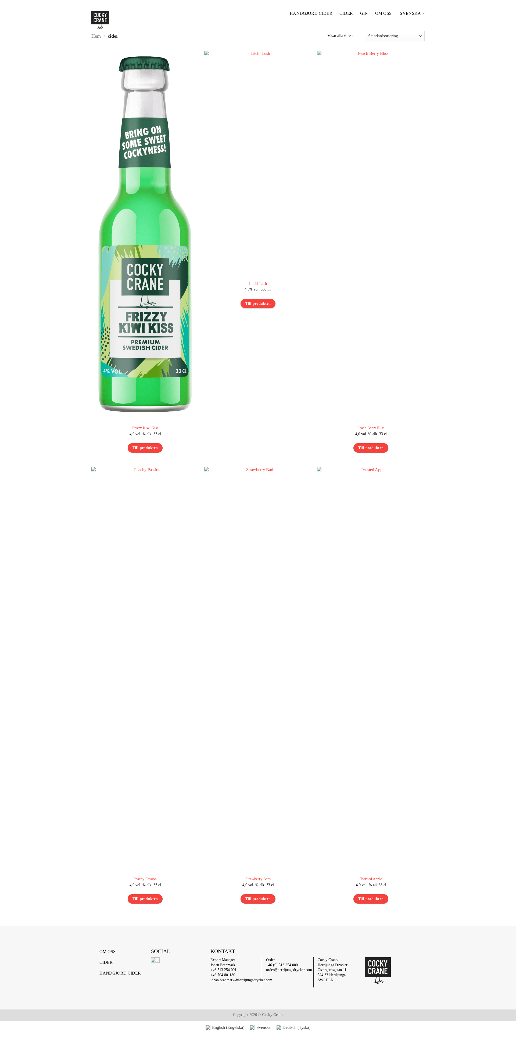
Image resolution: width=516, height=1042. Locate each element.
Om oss (383, 13)
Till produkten (145, 448)
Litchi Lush (258, 283)
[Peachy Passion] (145, 668)
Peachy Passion (145, 879)
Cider (346, 13)
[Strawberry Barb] (258, 668)
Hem (96, 36)
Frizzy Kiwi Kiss (145, 428)
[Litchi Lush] (258, 163)
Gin (364, 13)
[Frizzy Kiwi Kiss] (145, 235)
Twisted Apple (371, 879)
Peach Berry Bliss (370, 428)
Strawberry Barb (258, 879)
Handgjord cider (311, 13)
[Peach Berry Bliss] (371, 235)
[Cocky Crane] (125, 20)
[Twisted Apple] (371, 668)
